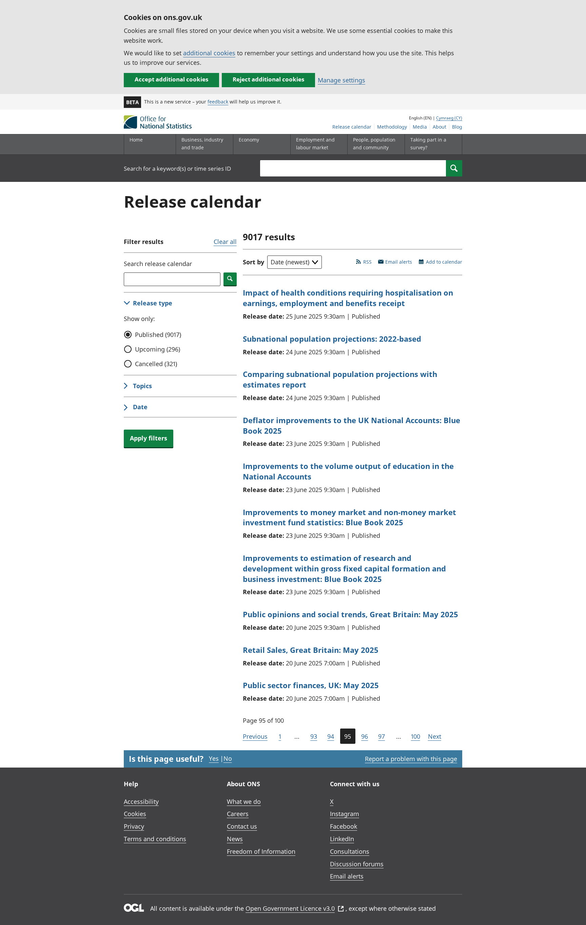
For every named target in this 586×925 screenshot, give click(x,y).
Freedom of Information (261, 851)
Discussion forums (357, 864)
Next (434, 736)
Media (420, 127)
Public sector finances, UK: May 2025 (311, 685)
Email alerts (398, 262)
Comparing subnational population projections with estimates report (340, 379)
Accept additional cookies (171, 79)
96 (364, 736)
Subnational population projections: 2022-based (332, 339)
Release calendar (351, 127)
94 (330, 736)
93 (313, 736)
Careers (238, 814)
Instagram (344, 814)
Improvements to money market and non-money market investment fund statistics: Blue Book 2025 (349, 517)
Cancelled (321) (156, 364)
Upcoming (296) (157, 349)
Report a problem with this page (411, 759)
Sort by (253, 262)
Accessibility (141, 801)
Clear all (225, 242)
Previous (255, 736)
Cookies (135, 814)
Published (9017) (158, 335)
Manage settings (341, 80)
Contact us (242, 826)
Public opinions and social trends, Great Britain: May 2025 (350, 614)
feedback (218, 101)
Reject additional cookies (268, 79)
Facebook (343, 826)
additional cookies (209, 53)
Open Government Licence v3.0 (290, 908)
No (227, 758)
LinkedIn (342, 839)
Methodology (392, 127)
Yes (214, 758)
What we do (244, 801)
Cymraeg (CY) (449, 118)
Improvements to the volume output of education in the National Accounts (348, 471)
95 (347, 736)
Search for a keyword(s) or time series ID (177, 168)
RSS (367, 262)
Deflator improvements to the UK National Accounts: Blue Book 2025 (351, 425)
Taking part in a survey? (428, 143)
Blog (457, 127)
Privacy (134, 826)
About (439, 127)
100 (415, 736)
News (235, 839)
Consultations (349, 851)
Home (136, 139)
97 (381, 736)
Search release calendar (158, 264)
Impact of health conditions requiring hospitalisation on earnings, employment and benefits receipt (348, 297)
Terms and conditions (155, 839)
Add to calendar (444, 262)
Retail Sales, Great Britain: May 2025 (310, 650)
